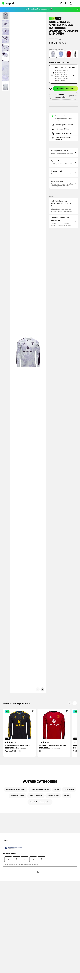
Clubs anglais (69, 789)
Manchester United (17, 795)
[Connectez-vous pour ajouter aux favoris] (50, 88)
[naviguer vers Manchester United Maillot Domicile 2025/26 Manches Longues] (69, 54)
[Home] (8, 3)
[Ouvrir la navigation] (75, 3)
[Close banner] (78, 9)
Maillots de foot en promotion (40, 802)
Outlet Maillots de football (40, 789)
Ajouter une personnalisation (65, 96)
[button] (5, 23)
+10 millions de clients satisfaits (63, 138)
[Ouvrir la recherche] (61, 3)
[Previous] (70, 703)
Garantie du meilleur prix (64, 133)
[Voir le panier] (70, 3)
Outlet (56, 789)
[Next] (74, 703)
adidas (66, 795)
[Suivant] (42, 689)
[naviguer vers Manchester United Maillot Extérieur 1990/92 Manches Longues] (61, 54)
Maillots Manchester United (15, 789)
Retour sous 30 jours (62, 129)
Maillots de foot (53, 795)
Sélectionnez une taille (65, 88)
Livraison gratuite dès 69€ (64, 125)
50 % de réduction (36, 795)
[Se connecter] (65, 3)
